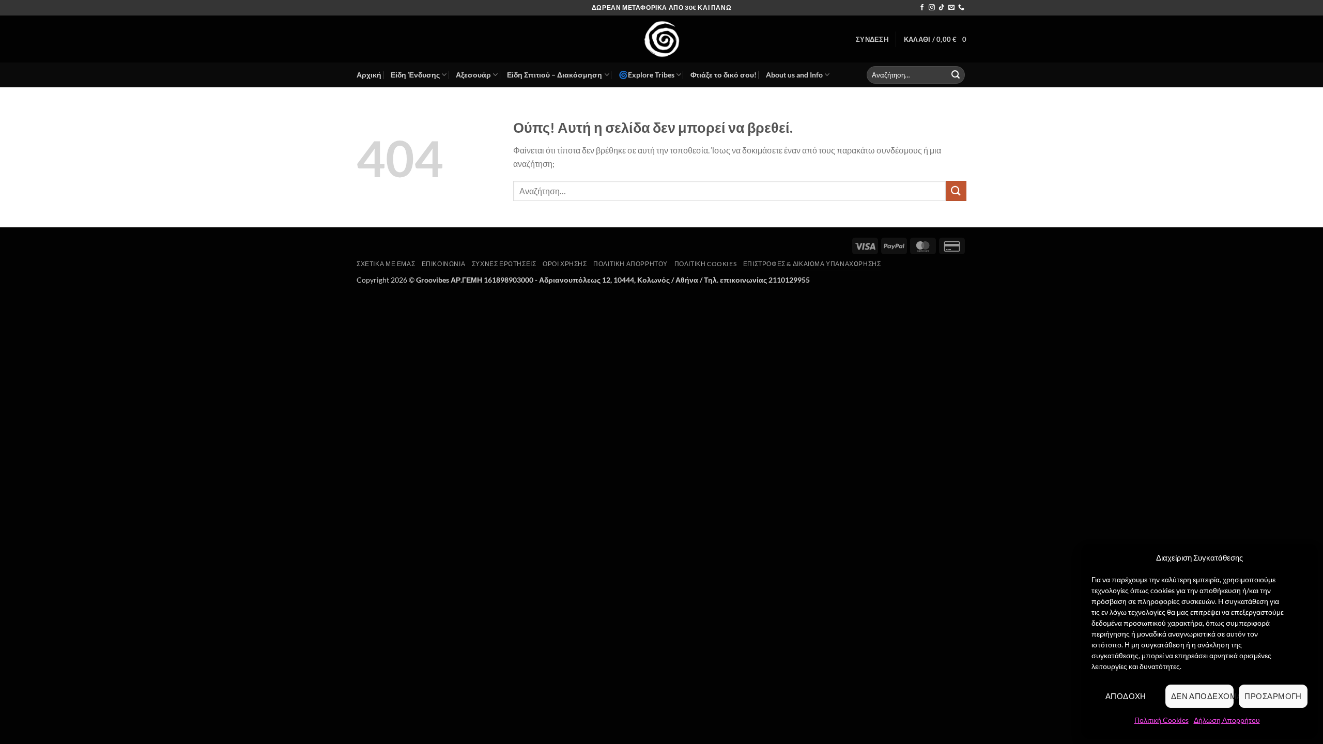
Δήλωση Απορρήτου (1227, 720)
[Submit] (955, 75)
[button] (872, 39)
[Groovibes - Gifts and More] (661, 39)
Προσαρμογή (1273, 696)
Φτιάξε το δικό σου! (723, 74)
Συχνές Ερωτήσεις (504, 264)
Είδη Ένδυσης (415, 74)
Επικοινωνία (444, 264)
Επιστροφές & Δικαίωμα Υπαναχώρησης (812, 264)
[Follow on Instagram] (932, 7)
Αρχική (369, 74)
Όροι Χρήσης (565, 264)
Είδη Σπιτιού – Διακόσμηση (554, 74)
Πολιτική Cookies (1161, 720)
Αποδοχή (1125, 696)
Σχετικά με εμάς (386, 264)
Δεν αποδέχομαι (1202, 696)
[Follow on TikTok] (942, 7)
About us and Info (794, 74)
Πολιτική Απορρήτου (630, 264)
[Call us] (961, 7)
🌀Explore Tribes (646, 74)
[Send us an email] (951, 7)
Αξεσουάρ (473, 74)
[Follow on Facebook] (922, 7)
